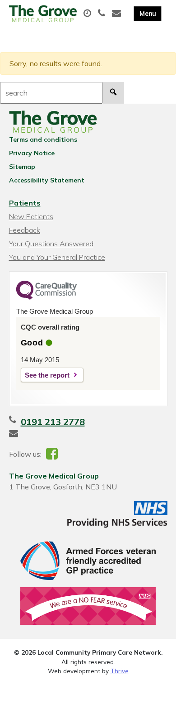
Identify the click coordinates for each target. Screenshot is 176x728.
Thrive (120, 671)
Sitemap (22, 167)
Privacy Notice (32, 153)
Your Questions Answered (51, 243)
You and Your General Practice (57, 257)
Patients (25, 202)
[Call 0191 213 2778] (102, 13)
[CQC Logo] (46, 297)
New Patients (31, 216)
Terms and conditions (43, 139)
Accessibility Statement (46, 180)
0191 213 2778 (53, 421)
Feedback (24, 230)
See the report (47, 375)
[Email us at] (117, 13)
